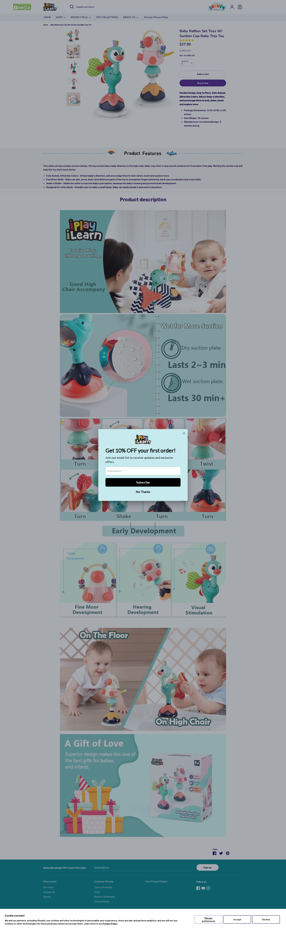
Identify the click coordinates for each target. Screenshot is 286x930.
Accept (237, 919)
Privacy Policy (110, 923)
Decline (266, 919)
